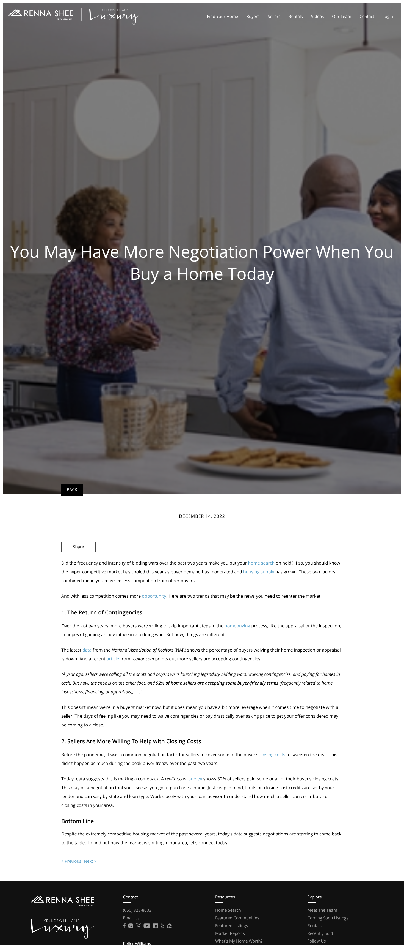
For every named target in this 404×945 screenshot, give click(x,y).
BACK (72, 489)
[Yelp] (163, 926)
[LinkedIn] (155, 926)
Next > (90, 861)
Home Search (228, 910)
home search (261, 563)
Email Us (131, 918)
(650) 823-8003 (137, 910)
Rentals (296, 16)
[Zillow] (169, 926)
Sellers (274, 16)
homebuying (237, 626)
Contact (366, 16)
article (113, 659)
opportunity (154, 596)
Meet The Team (322, 910)
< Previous (71, 861)
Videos (317, 16)
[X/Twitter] (138, 926)
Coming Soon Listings (328, 918)
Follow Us (317, 941)
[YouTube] (147, 926)
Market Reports (230, 933)
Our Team (341, 16)
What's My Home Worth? (238, 941)
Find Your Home (222, 16)
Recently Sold (320, 933)
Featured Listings (231, 925)
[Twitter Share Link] (78, 562)
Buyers (252, 16)
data (87, 650)
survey (195, 779)
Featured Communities (237, 918)
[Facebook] (124, 926)
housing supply (258, 572)
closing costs (272, 754)
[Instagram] (130, 926)
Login (388, 16)
